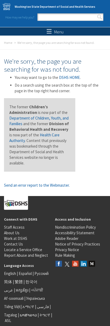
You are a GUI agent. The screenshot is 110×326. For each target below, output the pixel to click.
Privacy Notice (67, 249)
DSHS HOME (69, 77)
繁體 (19, 281)
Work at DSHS (15, 238)
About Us (11, 232)
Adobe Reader (66, 238)
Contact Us (13, 244)
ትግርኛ (45, 314)
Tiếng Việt (12, 306)
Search (99, 17)
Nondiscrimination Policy (75, 227)
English (10, 273)
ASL (8, 320)
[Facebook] (58, 264)
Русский (41, 273)
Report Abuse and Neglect (26, 255)
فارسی (42, 306)
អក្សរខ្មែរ (22, 290)
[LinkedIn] (83, 264)
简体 (8, 281)
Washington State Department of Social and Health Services (55, 7)
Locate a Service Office (23, 249)
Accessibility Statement (75, 232)
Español (25, 273)
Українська (35, 298)
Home (8, 43)
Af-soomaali (13, 298)
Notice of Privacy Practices (77, 244)
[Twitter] (67, 264)
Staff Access (14, 227)
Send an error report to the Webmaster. (37, 185)
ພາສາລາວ (28, 314)
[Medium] (92, 264)
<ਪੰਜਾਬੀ (37, 290)
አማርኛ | (29, 306)
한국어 (31, 281)
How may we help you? (19, 17)
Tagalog (10, 314)
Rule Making (65, 255)
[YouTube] (75, 264)
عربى (8, 290)
